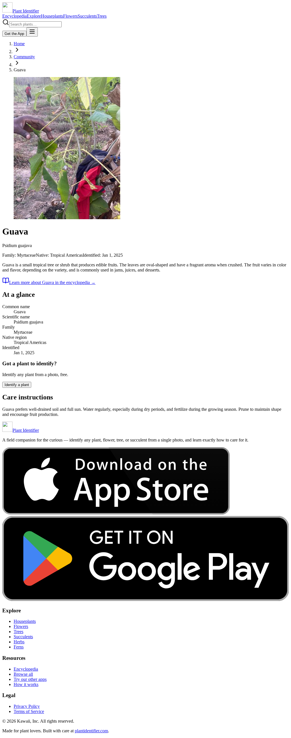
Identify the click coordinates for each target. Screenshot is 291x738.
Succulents (87, 16)
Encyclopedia (14, 16)
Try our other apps (30, 679)
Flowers (70, 16)
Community (24, 56)
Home (19, 43)
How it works (26, 684)
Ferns (19, 646)
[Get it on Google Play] (145, 599)
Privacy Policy (27, 706)
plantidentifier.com (91, 730)
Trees (102, 16)
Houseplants (52, 16)
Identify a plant (17, 385)
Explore (34, 16)
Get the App (14, 34)
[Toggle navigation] (32, 32)
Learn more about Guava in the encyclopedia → (52, 282)
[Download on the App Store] (116, 513)
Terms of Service (29, 711)
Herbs (19, 641)
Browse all (23, 674)
